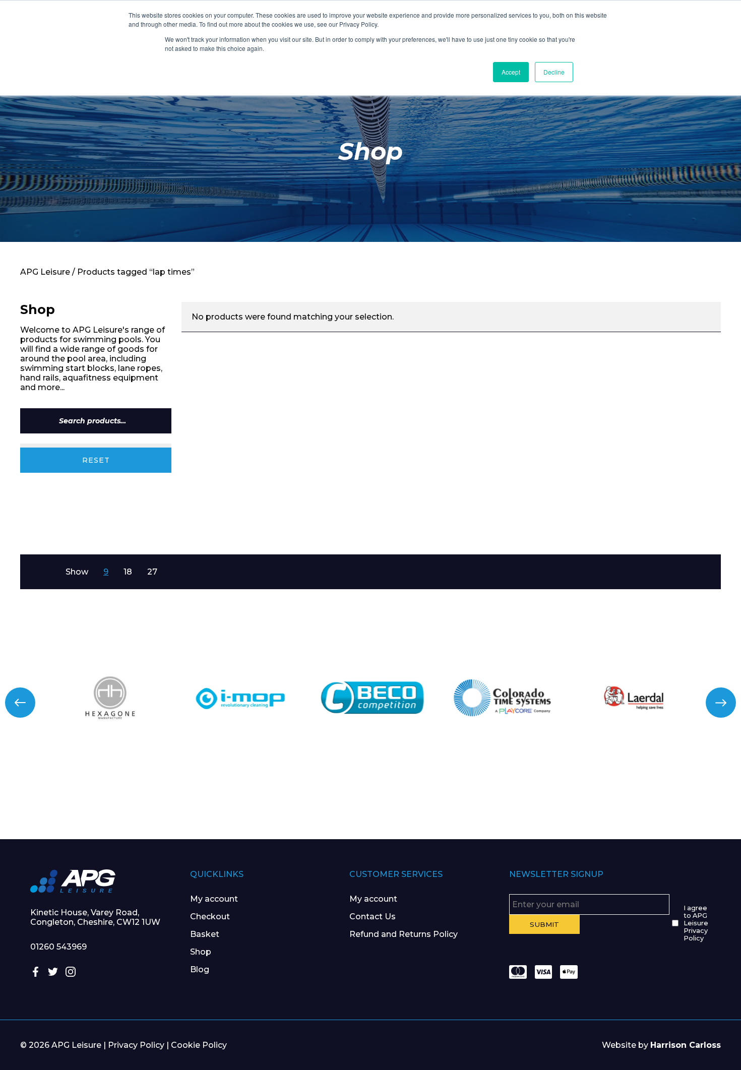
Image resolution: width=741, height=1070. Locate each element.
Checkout (210, 916)
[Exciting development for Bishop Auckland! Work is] (432, 798)
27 (152, 572)
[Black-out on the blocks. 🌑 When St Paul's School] (309, 798)
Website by (661, 1045)
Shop (200, 952)
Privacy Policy (136, 1045)
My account (214, 899)
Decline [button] (554, 72)
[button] (20, 702)
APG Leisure (45, 272)
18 (128, 572)
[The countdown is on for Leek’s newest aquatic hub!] (679, 798)
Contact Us (372, 916)
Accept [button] (511, 72)
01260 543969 (58, 947)
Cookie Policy (199, 1045)
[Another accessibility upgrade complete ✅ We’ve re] (62, 798)
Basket (204, 934)
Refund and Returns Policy (403, 934)
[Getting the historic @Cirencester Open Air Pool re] (185, 798)
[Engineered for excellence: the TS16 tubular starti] (556, 798)
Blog (199, 969)
